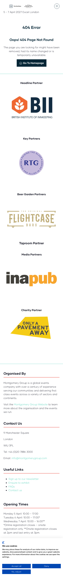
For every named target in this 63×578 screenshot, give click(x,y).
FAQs (11, 486)
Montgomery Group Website (31, 404)
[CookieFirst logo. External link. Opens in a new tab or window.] (3, 542)
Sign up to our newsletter (23, 478)
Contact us (15, 490)
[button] (56, 6)
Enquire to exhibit (18, 482)
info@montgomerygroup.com (29, 458)
